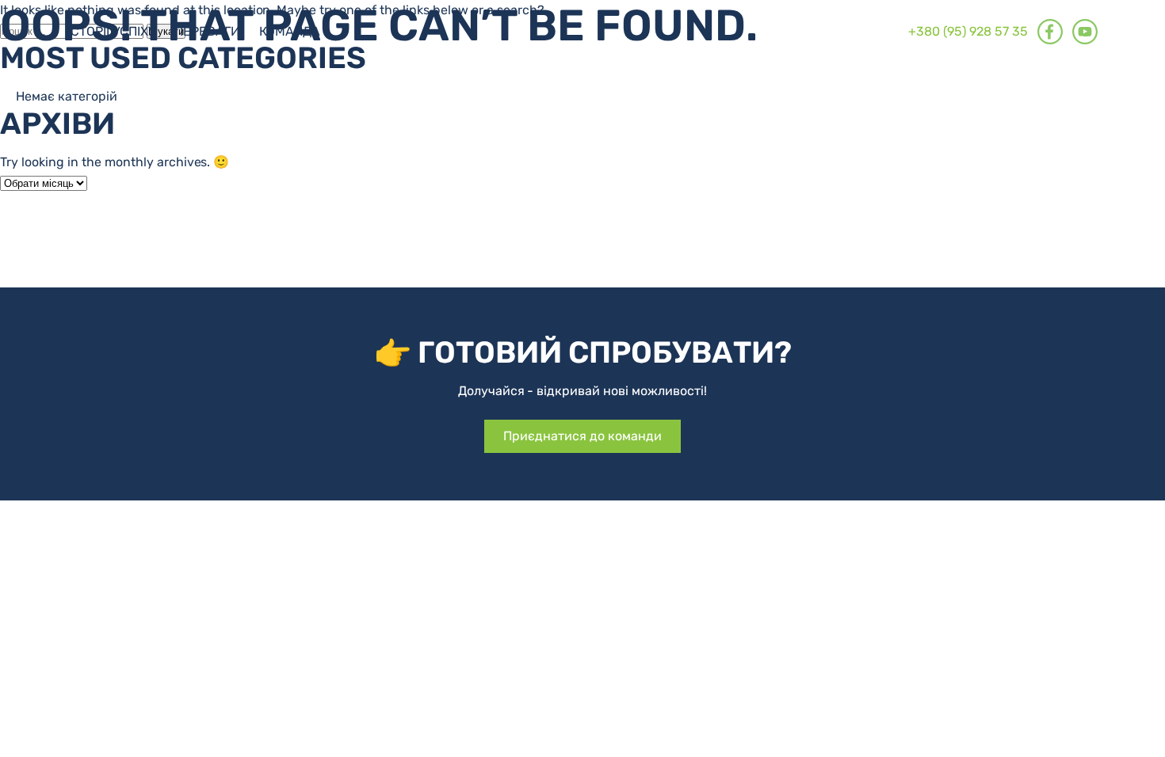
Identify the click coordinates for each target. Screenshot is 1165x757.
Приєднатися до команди (582, 435)
